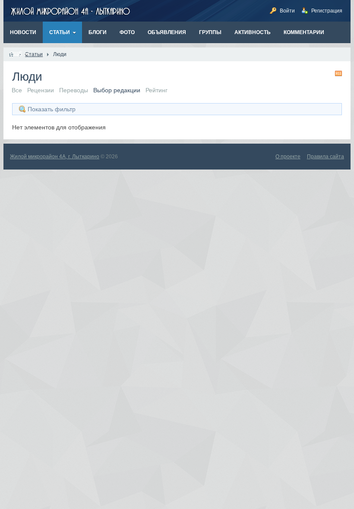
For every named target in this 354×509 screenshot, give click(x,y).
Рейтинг (156, 90)
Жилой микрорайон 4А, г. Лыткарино (54, 157)
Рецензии (40, 90)
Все (17, 90)
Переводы (73, 90)
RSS (338, 73)
